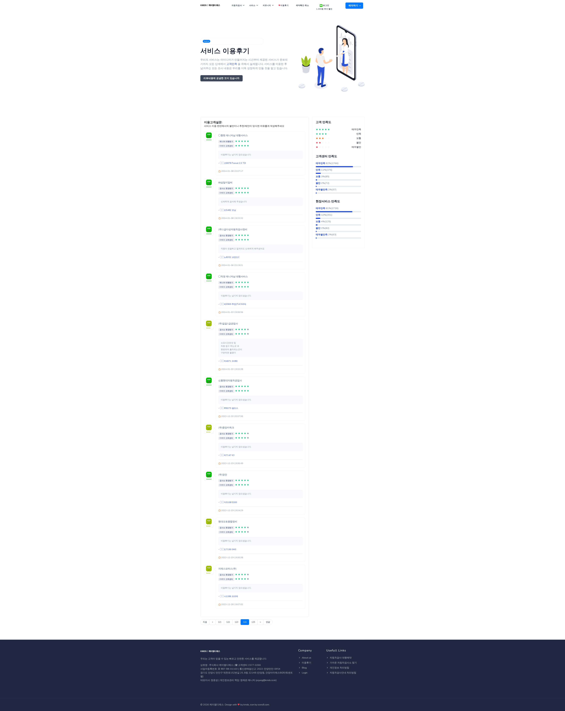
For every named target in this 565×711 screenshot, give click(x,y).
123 (236, 622)
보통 (318, 176)
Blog (304, 667)
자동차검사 (237, 5)
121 (219, 622)
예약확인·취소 (302, 5)
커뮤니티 (267, 5)
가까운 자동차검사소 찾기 (343, 662)
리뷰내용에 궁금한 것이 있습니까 (221, 78)
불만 (318, 183)
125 (253, 622)
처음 (205, 622)
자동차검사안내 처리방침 (342, 672)
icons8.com (263, 704)
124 (245, 622)
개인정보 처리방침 (339, 667)
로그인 (324, 7)
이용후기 (284, 5)
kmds (246, 704)
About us (306, 657)
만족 (318, 170)
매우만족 (320, 163)
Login (304, 672)
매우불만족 (322, 189)
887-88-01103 (229, 669)
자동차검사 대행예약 (340, 657)
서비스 (252, 5)
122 (228, 622)
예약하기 (354, 5)
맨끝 (268, 622)
